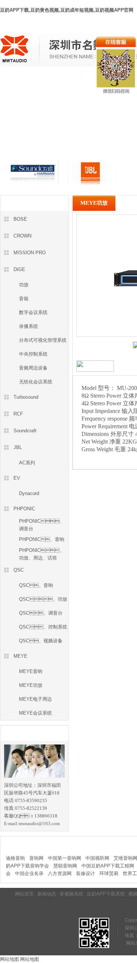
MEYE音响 (30, 671)
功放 (23, 284)
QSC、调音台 (40, 613)
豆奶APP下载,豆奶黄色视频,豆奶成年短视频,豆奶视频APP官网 (66, 10)
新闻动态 (33, 81)
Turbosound (26, 397)
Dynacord (29, 493)
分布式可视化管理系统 (42, 340)
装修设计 (85, 873)
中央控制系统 (33, 354)
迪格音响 (15, 858)
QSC (19, 570)
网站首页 (9, 81)
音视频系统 (60, 81)
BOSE (20, 219)
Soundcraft (25, 430)
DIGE (19, 269)
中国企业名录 (29, 873)
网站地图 (9, 959)
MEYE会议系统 (35, 713)
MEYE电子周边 (35, 699)
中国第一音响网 (64, 858)
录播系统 (28, 326)
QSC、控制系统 (43, 627)
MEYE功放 (30, 685)
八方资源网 (60, 873)
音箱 (23, 298)
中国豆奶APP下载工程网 (107, 866)
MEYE (20, 656)
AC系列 (27, 462)
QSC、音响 (36, 585)
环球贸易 (108, 873)
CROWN (22, 236)
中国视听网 (97, 858)
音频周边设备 (33, 368)
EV (17, 478)
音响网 (36, 858)
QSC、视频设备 (40, 640)
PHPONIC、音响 (41, 539)
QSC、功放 (43, 599)
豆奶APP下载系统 (106, 894)
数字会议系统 (33, 312)
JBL (18, 447)
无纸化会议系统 (35, 381)
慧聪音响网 (65, 866)
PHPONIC (24, 508)
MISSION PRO (30, 252)
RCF (18, 414)
